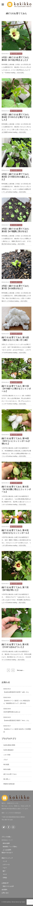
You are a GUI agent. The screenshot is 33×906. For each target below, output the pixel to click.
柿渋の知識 (6, 769)
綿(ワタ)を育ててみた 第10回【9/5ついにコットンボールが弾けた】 (16, 441)
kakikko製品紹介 (8, 750)
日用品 (5, 877)
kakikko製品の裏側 (9, 745)
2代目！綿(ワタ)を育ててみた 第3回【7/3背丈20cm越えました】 (16, 177)
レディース (6, 864)
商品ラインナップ (7, 858)
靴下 (4, 871)
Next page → (20, 670)
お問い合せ (5, 893)
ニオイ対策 (6, 754)
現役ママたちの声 (8, 886)
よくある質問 (7, 850)
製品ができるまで (7, 852)
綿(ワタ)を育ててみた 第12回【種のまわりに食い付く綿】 (15, 338)
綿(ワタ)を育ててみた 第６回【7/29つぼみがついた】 (15, 645)
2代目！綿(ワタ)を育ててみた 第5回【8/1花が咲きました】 (15, 58)
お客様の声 (5, 883)
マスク (5, 874)
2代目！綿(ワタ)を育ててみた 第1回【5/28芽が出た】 (15, 287)
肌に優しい (6, 779)
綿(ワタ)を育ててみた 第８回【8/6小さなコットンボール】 (16, 531)
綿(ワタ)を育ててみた (16, 53)
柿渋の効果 (6, 843)
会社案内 (4, 889)
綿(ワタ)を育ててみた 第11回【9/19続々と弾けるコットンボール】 (16, 388)
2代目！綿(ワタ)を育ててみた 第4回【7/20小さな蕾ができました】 (16, 117)
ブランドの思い (6, 837)
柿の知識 (6, 764)
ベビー (5, 868)
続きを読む (20, 72)
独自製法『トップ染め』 (10, 846)
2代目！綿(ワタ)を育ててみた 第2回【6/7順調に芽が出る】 (15, 230)
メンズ (5, 861)
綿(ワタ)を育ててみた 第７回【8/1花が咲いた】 (15, 588)
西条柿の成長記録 (8, 784)
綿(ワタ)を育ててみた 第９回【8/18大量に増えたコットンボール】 (16, 489)
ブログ (5, 759)
